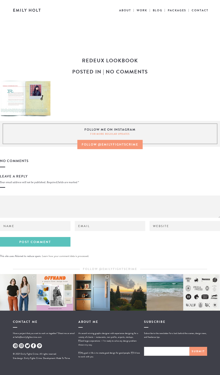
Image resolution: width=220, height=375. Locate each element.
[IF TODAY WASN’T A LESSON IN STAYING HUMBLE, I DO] (18, 292)
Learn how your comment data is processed (65, 256)
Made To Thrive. (63, 358)
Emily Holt (27, 10)
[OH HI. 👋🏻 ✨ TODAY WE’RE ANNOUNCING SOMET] (55, 292)
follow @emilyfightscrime (110, 144)
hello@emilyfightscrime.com (28, 337)
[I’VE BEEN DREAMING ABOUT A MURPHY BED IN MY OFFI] (91, 292)
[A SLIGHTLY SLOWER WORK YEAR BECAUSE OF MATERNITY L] (201, 292)
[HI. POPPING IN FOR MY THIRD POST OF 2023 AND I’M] (128, 292)
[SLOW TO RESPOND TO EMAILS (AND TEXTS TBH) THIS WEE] (165, 292)
